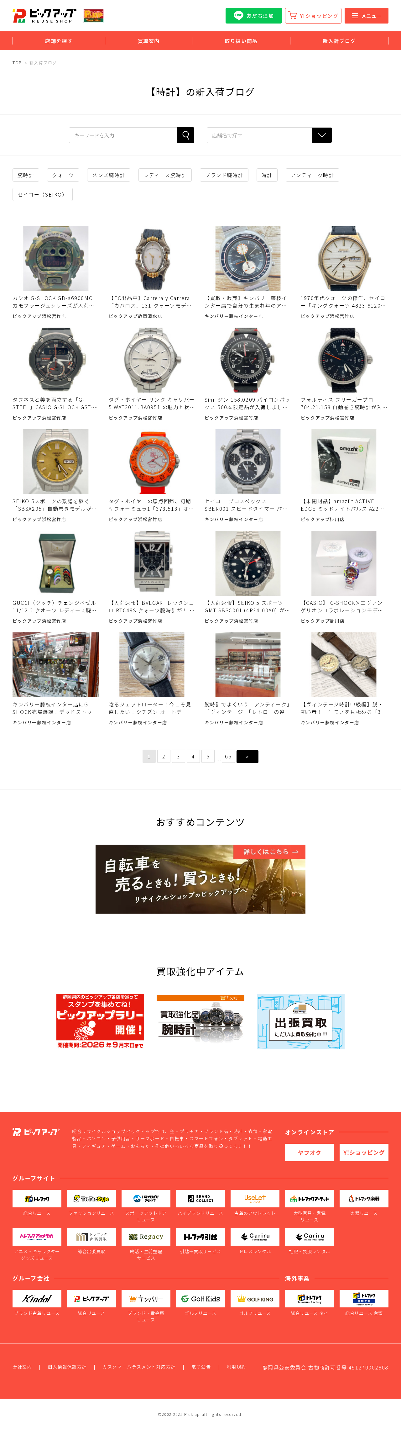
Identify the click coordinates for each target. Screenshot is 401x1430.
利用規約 (236, 1367)
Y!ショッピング (319, 15)
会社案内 (22, 1367)
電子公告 (201, 1367)
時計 (267, 175)
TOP (17, 63)
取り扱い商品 (241, 41)
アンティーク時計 (312, 175)
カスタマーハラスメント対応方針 (139, 1367)
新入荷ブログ (339, 41)
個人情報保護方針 (67, 1367)
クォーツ (63, 175)
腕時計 (26, 175)
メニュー (371, 15)
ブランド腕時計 (224, 175)
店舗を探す (59, 41)
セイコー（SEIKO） (43, 194)
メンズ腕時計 (108, 175)
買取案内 (149, 41)
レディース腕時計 (165, 175)
